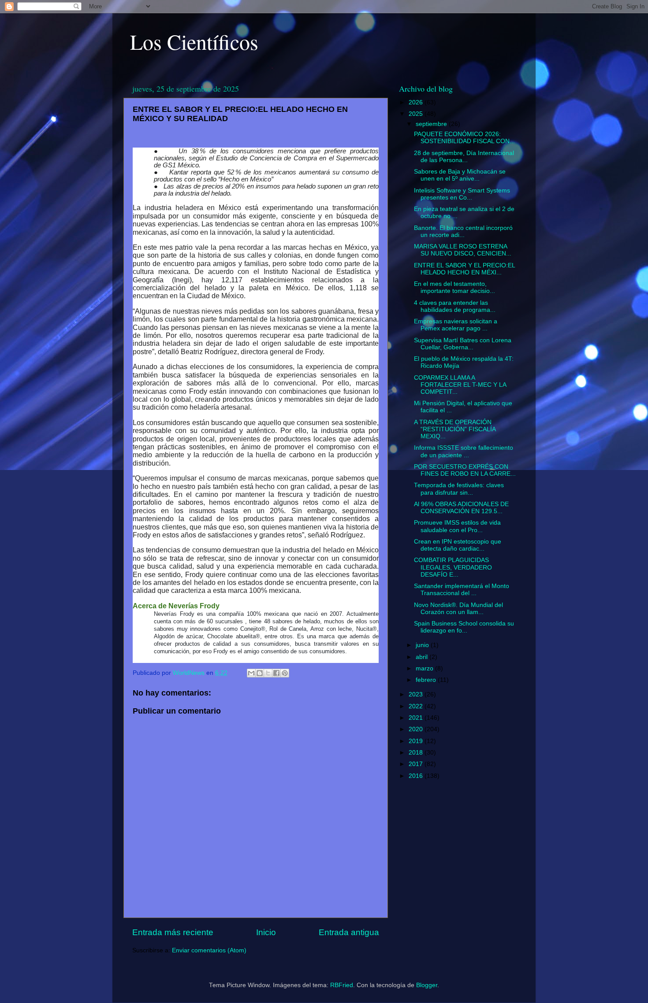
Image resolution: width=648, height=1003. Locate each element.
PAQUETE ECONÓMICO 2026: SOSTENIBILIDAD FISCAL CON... (464, 137)
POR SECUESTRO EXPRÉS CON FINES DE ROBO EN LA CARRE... (465, 470)
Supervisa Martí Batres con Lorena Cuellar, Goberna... (462, 344)
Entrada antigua (349, 932)
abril (422, 657)
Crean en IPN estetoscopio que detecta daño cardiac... (457, 545)
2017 (417, 764)
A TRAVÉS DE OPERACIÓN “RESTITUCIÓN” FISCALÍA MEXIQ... (454, 429)
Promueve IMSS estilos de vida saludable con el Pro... (457, 526)
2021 (417, 717)
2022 (417, 706)
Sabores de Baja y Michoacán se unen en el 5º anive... (460, 175)
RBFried (341, 985)
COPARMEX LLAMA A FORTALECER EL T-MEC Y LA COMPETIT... (460, 384)
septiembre (432, 124)
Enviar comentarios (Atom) (209, 950)
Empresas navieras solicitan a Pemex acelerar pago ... (455, 325)
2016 (417, 776)
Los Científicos (194, 41)
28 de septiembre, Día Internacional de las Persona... (464, 156)
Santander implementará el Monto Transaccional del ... (461, 589)
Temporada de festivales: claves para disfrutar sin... (459, 489)
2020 (417, 729)
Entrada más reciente (172, 932)
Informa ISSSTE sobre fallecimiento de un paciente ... (463, 451)
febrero (427, 680)
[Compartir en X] (268, 673)
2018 (417, 752)
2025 (417, 114)
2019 (417, 741)
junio (423, 645)
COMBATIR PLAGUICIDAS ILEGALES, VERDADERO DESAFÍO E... (453, 567)
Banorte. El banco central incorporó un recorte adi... (463, 231)
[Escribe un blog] (259, 673)
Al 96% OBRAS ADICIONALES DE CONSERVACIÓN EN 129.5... (461, 507)
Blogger (426, 985)
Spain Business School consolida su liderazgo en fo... (464, 627)
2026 (417, 102)
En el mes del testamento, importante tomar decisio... (454, 287)
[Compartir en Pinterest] (284, 673)
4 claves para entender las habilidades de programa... (454, 306)
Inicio (266, 932)
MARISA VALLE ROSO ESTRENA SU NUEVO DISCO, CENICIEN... (462, 250)
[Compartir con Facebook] (276, 673)
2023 (417, 694)
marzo (425, 668)
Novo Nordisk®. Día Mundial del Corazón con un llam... (458, 608)
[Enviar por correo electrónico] (251, 673)
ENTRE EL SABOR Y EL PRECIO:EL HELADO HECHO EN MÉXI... (464, 269)
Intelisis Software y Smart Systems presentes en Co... (462, 194)
